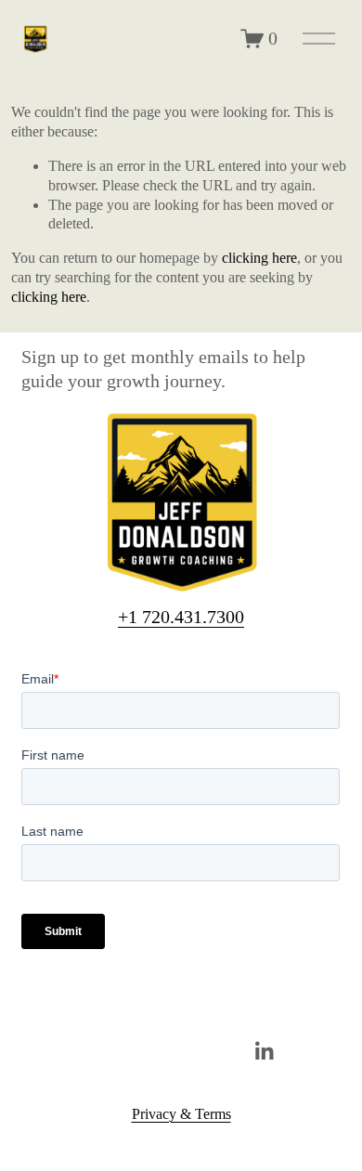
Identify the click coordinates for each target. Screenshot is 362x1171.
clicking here (259, 258)
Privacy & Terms (181, 1114)
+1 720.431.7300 (181, 616)
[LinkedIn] (263, 1051)
